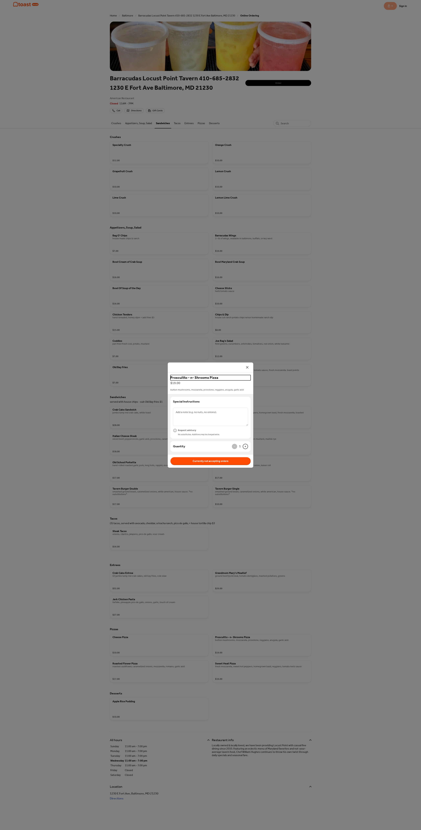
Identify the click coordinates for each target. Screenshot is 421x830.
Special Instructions (186, 401)
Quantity (179, 446)
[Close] (247, 367)
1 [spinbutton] (240, 446)
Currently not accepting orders (210, 461)
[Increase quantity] (245, 446)
